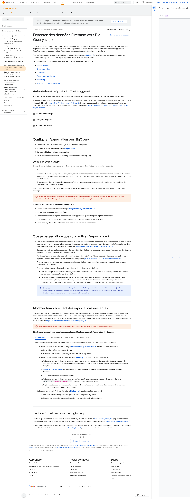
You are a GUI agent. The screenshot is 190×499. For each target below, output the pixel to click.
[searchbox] (13, 19)
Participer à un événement (78, 475)
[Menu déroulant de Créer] (26, 2)
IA (30, 13)
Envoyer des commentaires (119, 35)
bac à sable (102, 419)
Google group (115, 469)
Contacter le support (117, 463)
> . (81, 209)
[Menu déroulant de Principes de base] (25, 12)
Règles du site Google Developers (67, 447)
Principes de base (17, 13)
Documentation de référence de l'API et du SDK (44, 466)
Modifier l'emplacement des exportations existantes (94, 247)
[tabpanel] (82, 370)
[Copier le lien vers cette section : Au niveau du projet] (56, 114)
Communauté (75, 2)
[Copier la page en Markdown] (52, 40)
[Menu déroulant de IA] (33, 12)
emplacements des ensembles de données (65, 321)
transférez (57, 370)
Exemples (74, 13)
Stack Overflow (116, 466)
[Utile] (126, 29)
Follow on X (73, 469)
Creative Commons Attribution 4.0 (85, 445)
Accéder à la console (170, 2)
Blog (158, 2)
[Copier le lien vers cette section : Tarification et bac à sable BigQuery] (86, 413)
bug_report (187, 8)
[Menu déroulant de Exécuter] (39, 2)
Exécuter (34, 2)
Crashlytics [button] (69, 337)
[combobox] (124, 2)
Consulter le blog (75, 463)
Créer (22, 2)
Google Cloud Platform (86, 487)
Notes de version (116, 472)
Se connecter (176, 258)
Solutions (47, 2)
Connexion (184, 2)
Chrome (63, 487)
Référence (64, 13)
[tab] (40, 337)
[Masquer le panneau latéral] (24, 495)
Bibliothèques (33, 472)
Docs (62, 2)
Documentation (9, 8)
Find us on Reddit (75, 466)
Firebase (35, 30)
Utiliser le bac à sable (117, 421)
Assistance (90, 2)
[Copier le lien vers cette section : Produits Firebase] (54, 125)
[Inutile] (129, 29)
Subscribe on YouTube (76, 472)
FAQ (112, 479)
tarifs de (72, 428)
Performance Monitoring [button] (84, 337)
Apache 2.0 (32, 447)
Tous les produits (102, 487)
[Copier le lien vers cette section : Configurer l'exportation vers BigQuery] (91, 140)
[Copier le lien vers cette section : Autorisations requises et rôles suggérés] (92, 91)
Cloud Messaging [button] (56, 337)
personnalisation (48, 83)
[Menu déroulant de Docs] (66, 2)
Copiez (45, 370)
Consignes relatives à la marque (121, 475)
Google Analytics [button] (40, 337)
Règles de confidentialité (53, 495)
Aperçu (4, 13)
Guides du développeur (36, 463)
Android (53, 487)
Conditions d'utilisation (36, 495)
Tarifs (55, 2)
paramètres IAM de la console (63, 103)
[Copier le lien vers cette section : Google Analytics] (54, 119)
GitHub (31, 475)
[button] (11, 31)
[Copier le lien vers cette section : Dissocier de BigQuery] (62, 162)
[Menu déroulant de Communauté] (82, 2)
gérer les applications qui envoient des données (101, 259)
